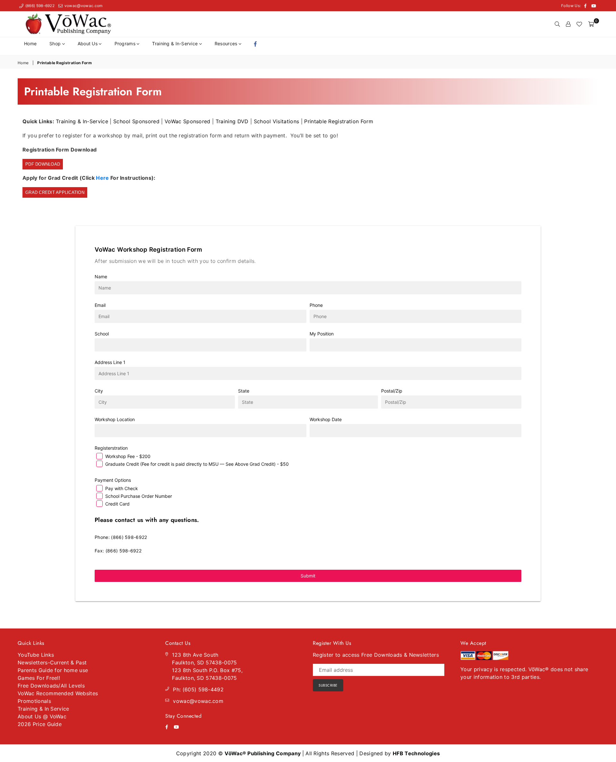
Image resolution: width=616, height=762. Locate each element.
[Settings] (568, 24)
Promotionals (34, 701)
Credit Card (117, 504)
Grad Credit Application (54, 192)
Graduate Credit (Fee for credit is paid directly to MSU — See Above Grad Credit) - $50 (197, 464)
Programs (126, 43)
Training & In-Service (175, 43)
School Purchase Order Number (138, 496)
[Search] (557, 24)
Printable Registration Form (338, 121)
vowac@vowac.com (82, 5)
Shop (55, 43)
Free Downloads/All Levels (51, 685)
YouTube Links (36, 655)
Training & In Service (43, 709)
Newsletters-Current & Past (52, 662)
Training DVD (232, 121)
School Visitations (276, 121)
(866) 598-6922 (39, 5)
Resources (227, 43)
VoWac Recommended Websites (58, 693)
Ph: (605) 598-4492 (198, 689)
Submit (308, 575)
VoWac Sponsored (187, 121)
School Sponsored (136, 121)
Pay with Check (121, 488)
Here (102, 178)
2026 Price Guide (40, 724)
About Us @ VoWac (42, 716)
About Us (88, 43)
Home (30, 43)
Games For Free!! (39, 678)
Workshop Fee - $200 (127, 456)
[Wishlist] (579, 24)
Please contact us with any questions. (147, 520)
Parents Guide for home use (53, 670)
